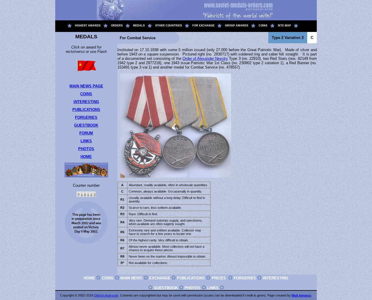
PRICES (218, 278)
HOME (86, 157)
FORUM (86, 133)
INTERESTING (86, 102)
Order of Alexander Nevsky (205, 58)
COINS (86, 94)
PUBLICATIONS (86, 109)
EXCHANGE (159, 278)
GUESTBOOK (86, 125)
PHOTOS (86, 149)
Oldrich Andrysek (106, 295)
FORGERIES (86, 117)
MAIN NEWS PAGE (86, 86)
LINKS (86, 141)
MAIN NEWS (131, 278)
